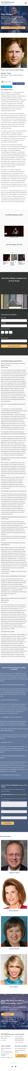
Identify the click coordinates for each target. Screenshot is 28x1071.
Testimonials (4, 1038)
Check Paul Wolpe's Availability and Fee (13, 27)
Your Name (4, 317)
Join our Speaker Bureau (20, 1048)
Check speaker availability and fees (21, 1056)
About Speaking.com (6, 1036)
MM (2, 335)
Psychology (12, 18)
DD (6, 335)
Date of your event (5, 328)
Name (2, 809)
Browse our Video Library (7, 1057)
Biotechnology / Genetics (9, 17)
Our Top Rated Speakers (6, 1052)
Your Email (4, 322)
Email (2, 815)
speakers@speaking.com (10, 1021)
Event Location (4, 338)
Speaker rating (6, 794)
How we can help (19, 1042)
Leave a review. (19, 69)
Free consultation (19, 1036)
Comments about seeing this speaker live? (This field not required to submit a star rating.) (14, 799)
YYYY (11, 335)
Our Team (3, 1040)
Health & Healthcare (18, 75)
